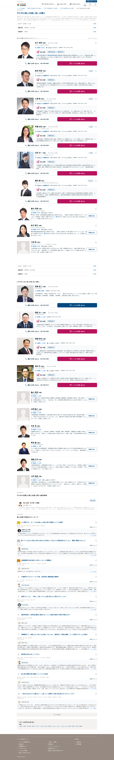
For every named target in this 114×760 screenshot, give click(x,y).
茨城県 (38, 47)
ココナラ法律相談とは (24, 742)
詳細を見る (92, 216)
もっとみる (57, 714)
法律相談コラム (23, 746)
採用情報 (79, 744)
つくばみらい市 (63, 726)
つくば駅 (51, 343)
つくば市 (43, 317)
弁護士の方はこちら (91, 1)
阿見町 (42, 290)
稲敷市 (49, 726)
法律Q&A (21, 744)
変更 (95, 23)
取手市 (33, 726)
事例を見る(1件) (51, 51)
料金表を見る (60, 51)
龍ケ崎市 (29, 726)
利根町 (80, 726)
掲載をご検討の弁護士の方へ (55, 750)
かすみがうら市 (55, 726)
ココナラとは (22, 748)
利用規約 (50, 744)
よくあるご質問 (23, 750)
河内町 (76, 726)
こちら (46, 38)
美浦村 (69, 726)
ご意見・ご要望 (52, 742)
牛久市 (42, 47)
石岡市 (24, 726)
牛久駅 (49, 47)
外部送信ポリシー (53, 748)
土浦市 (20, 726)
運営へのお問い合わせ (24, 752)
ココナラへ (20, 1)
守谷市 (45, 726)
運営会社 (79, 742)
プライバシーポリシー (54, 746)
